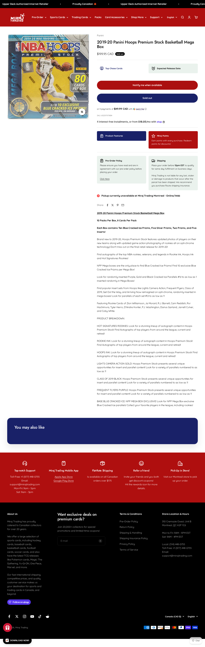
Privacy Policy (127, 543)
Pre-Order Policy (129, 521)
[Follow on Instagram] (25, 616)
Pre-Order (37, 17)
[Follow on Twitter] (17, 616)
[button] (147, 108)
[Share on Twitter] (112, 205)
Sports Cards (57, 17)
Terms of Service (129, 549)
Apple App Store (64, 476)
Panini (100, 35)
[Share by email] (122, 205)
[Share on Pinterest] (117, 205)
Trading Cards (80, 17)
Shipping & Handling (131, 532)
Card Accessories (115, 17)
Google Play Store (64, 480)
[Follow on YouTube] (32, 616)
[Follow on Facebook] (9, 616)
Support (155, 17)
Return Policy (127, 526)
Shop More (137, 17)
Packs (98, 17)
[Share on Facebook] (107, 205)
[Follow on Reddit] (47, 616)
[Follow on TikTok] (40, 616)
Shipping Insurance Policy (134, 538)
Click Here (105, 179)
